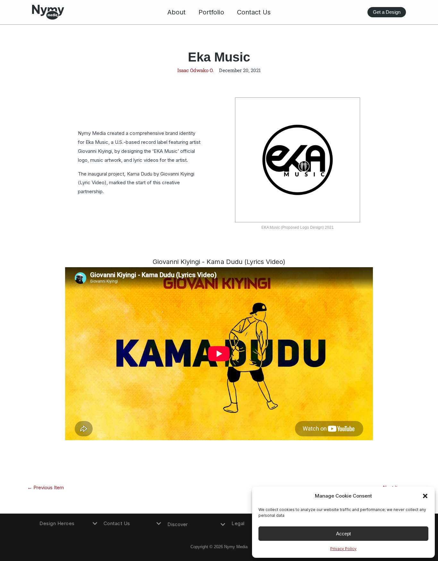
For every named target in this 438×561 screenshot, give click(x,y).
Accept (343, 533)
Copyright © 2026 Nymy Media (219, 546)
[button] (425, 496)
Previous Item (45, 487)
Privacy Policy (343, 548)
